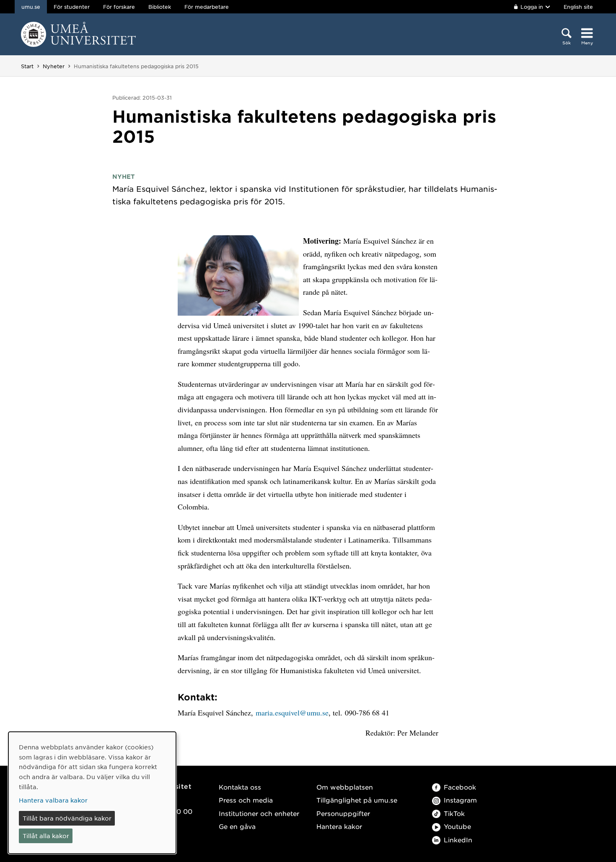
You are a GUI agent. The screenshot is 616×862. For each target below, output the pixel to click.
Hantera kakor (339, 826)
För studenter (72, 6)
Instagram (460, 800)
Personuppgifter (343, 813)
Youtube (457, 826)
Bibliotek (159, 6)
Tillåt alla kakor (46, 835)
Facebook (460, 787)
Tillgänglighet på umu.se (356, 800)
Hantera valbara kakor (53, 800)
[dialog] (92, 793)
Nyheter (54, 66)
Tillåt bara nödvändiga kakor (67, 818)
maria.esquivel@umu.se (292, 713)
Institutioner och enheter (259, 813)
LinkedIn (458, 840)
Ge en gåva (237, 826)
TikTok (454, 813)
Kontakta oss (240, 787)
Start (27, 66)
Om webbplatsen (344, 787)
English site (578, 6)
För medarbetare (206, 6)
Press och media (246, 800)
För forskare (119, 6)
